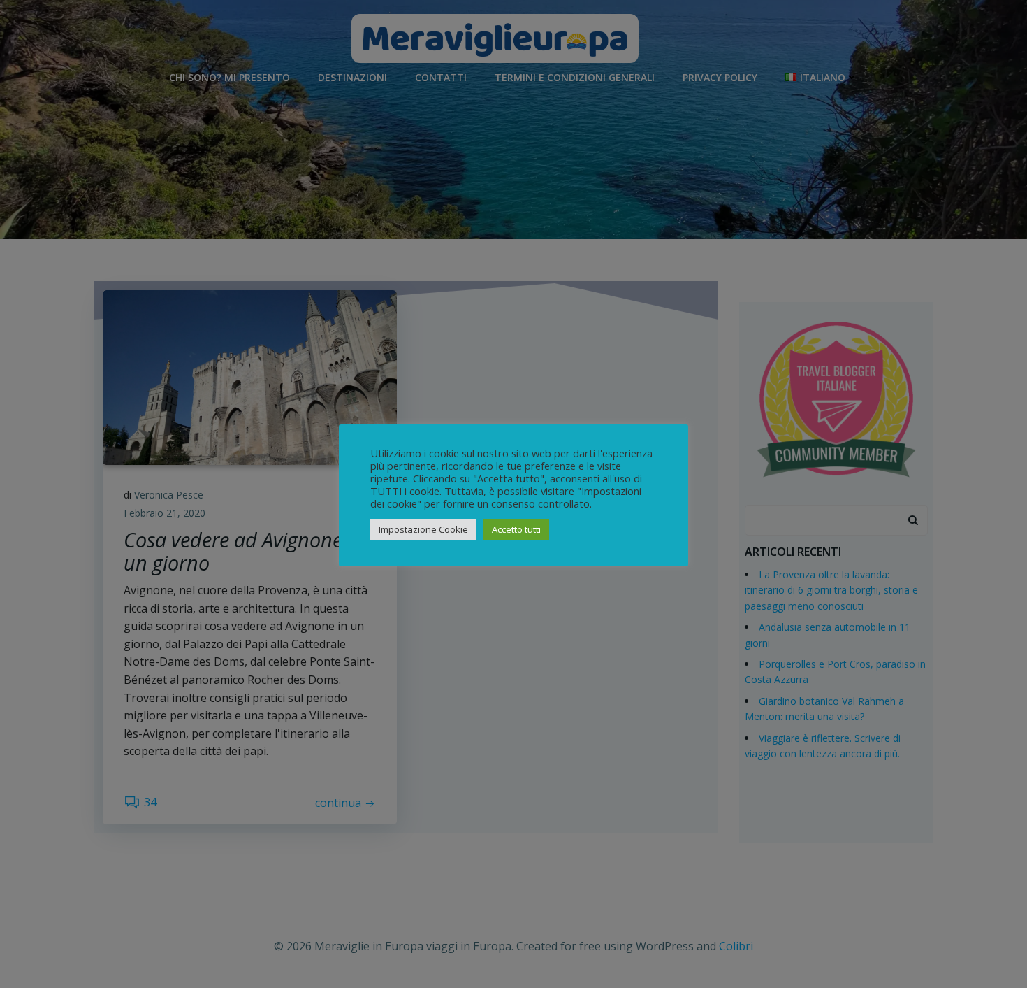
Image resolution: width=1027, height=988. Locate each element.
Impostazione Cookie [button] (423, 529)
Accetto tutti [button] (516, 529)
